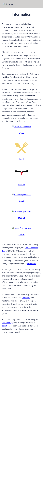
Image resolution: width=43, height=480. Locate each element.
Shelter (21, 234)
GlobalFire (26, 297)
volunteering (7, 322)
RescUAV (21, 184)
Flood (21, 201)
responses (31, 263)
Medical (21, 218)
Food (21, 159)
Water (21, 133)
